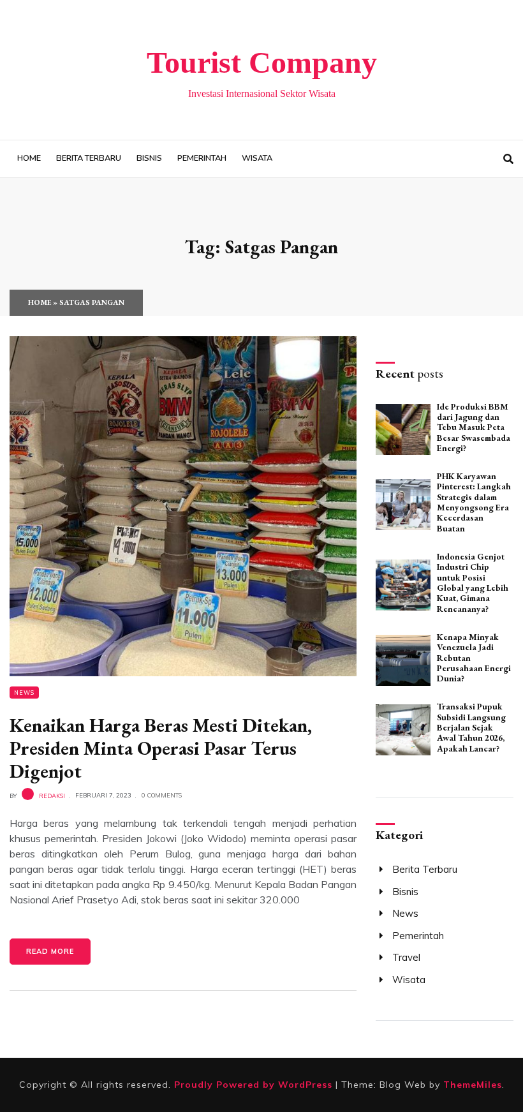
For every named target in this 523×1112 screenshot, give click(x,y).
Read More (50, 951)
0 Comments (162, 795)
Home (29, 158)
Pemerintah (201, 158)
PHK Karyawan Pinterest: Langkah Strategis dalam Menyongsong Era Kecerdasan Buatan (474, 502)
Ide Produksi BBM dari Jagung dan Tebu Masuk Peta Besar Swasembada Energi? (473, 427)
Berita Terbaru (88, 158)
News (24, 692)
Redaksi (52, 795)
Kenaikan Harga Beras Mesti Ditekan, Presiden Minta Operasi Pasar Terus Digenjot (161, 748)
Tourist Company (262, 62)
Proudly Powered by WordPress (254, 1084)
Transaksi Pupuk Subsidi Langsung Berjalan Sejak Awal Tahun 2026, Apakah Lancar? (471, 727)
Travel (406, 957)
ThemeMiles (472, 1084)
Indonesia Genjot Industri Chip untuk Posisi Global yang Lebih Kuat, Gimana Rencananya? (472, 582)
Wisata (257, 158)
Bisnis (149, 158)
